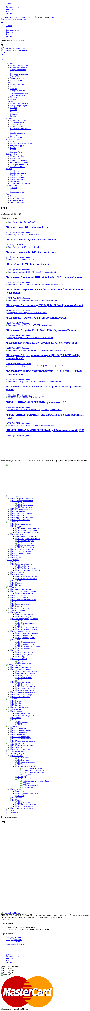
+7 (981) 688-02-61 (14, 940)
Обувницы (14, 112)
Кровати (13, 87)
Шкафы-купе (15, 171)
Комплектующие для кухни (21, 143)
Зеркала (13, 99)
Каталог (9, 13)
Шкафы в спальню (17, 91)
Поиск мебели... (7, 40)
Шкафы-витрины (17, 177)
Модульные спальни (18, 84)
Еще (7, 194)
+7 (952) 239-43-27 (14, 942)
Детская (9, 118)
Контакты (9, 9)
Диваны (13, 188)
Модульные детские (18, 120)
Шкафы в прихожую (18, 106)
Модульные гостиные (19, 65)
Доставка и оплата (13, 7)
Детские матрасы (17, 124)
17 (7, 454)
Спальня (9, 82)
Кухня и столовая (13, 139)
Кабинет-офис (11, 154)
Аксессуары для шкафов (20, 183)
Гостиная (9, 63)
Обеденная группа (17, 146)
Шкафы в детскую (17, 133)
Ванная (13, 196)
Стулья (13, 150)
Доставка (24, 50)
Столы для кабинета (18, 158)
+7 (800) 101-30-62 (14, 938)
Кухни (12, 141)
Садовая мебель (16, 200)
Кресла (13, 190)
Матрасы (13, 89)
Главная (9, 3)
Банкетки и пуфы (17, 192)
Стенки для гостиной (18, 68)
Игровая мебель (16, 131)
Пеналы (13, 110)
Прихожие (10, 101)
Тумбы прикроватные (19, 93)
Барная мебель (16, 152)
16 (7, 452)
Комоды (13, 97)
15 (7, 450)
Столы (13, 148)
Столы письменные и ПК (20, 129)
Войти (51, 17)
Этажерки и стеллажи (19, 74)
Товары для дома (17, 202)
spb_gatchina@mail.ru (15, 944)
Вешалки (14, 114)
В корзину (26, 232)
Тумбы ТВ (14, 76)
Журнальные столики (19, 78)
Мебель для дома (17, 198)
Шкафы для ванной (18, 179)
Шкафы (9, 169)
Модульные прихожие (19, 103)
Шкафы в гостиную (18, 70)
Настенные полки (17, 80)
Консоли (13, 108)
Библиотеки (15, 72)
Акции (8, 5)
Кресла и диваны (17, 127)
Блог (7, 11)
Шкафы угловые (16, 175)
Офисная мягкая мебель (19, 162)
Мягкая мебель (11, 186)
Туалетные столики (18, 95)
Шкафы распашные (18, 173)
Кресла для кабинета (18, 160)
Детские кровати (17, 122)
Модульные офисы (17, 156)
